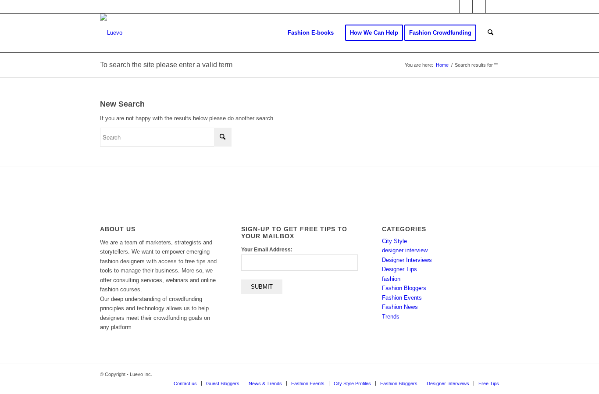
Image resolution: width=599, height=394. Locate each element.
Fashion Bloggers (404, 288)
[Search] (490, 33)
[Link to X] (452, 6)
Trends (390, 316)
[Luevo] (111, 33)
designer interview (405, 250)
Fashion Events (402, 297)
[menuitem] (310, 33)
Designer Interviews (407, 260)
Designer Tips (399, 269)
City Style (394, 241)
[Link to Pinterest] (492, 6)
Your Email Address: (266, 250)
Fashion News (400, 307)
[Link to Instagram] (479, 6)
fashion (391, 279)
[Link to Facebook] (466, 6)
